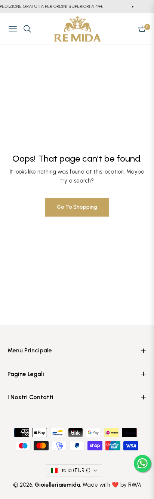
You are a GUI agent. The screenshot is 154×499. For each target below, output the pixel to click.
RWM (134, 484)
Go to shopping (77, 207)
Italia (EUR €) (75, 470)
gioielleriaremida (57, 484)
